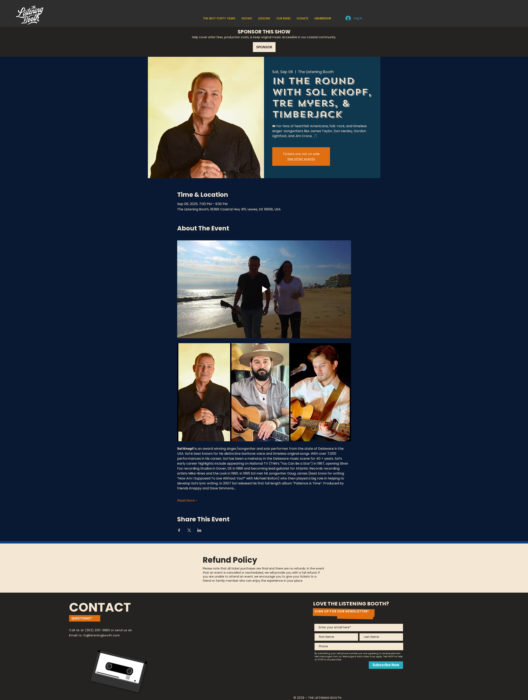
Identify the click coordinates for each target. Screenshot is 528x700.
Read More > (187, 500)
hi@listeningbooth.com (102, 635)
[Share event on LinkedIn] (199, 530)
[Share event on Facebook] (179, 530)
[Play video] (264, 289)
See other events (301, 159)
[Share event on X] (189, 530)
